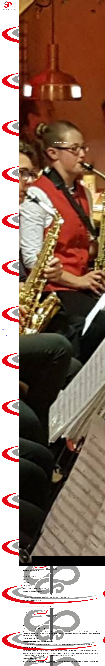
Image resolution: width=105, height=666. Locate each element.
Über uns (4, 332)
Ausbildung (4, 335)
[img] (62, 283)
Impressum (4, 337)
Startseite (4, 329)
